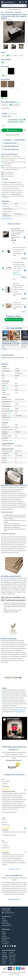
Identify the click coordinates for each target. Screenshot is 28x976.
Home (2, 12)
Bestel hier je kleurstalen (12, 135)
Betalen (4, 918)
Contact (4, 935)
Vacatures (4, 940)
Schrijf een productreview (14, 899)
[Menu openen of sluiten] (2, 2)
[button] (4, 32)
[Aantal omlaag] (7, 126)
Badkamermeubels (9, 12)
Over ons (4, 931)
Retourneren (5, 922)
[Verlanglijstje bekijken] (23, 2)
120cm (21, 55)
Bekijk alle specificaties (7, 218)
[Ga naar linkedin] (5, 946)
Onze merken (5, 943)
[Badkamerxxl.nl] (9, 2)
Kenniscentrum (5, 941)
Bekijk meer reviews (15, 869)
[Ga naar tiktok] (3, 946)
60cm (3, 55)
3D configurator (21, 711)
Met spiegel (4, 105)
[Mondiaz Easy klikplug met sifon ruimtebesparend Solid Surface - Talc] (8, 251)
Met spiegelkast (15, 105)
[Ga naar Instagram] (10, 946)
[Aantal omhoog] (12, 126)
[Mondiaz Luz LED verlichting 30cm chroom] (8, 305)
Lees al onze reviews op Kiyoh (13, 760)
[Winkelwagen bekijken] (26, 2)
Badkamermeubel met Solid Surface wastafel (12, 357)
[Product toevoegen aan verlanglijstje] (25, 130)
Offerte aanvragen (6, 923)
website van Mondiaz (19, 709)
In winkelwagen (13, 130)
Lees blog (4, 348)
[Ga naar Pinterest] (12, 946)
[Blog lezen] (11, 335)
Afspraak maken (6, 938)
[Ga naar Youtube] (15, 946)
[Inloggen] (20, 2)
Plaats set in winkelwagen (14, 319)
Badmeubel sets (18, 12)
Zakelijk (4, 933)
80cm (10, 55)
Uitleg (18, 102)
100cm (15, 55)
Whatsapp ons (7, 911)
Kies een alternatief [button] (17, 274)
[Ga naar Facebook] (8, 946)
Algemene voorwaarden (7, 972)
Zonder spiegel (5, 108)
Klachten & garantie (6, 925)
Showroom (4, 936)
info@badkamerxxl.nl (9, 912)
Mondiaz (4, 703)
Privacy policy (20, 972)
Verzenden (4, 920)
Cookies (15, 972)
